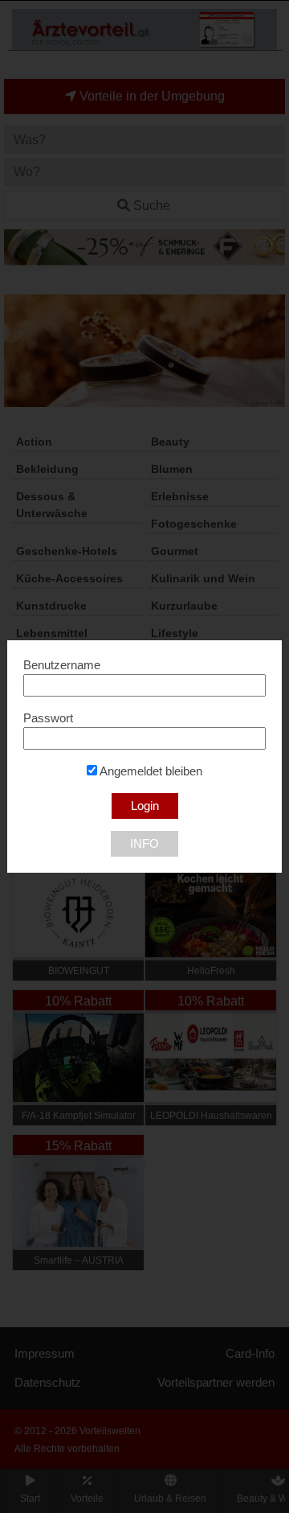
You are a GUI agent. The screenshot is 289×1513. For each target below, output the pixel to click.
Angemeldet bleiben (149, 771)
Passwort (48, 718)
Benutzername (61, 665)
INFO (144, 843)
